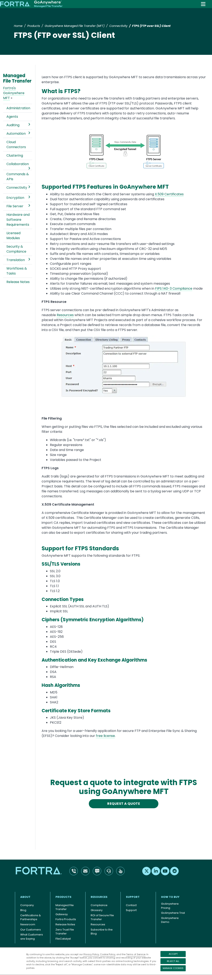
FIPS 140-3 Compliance (173, 288)
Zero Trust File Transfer (64, 932)
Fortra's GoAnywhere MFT (13, 93)
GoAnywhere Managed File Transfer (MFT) (75, 26)
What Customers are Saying (31, 937)
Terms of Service (135, 954)
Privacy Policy (91, 954)
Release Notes (18, 281)
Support (133, 897)
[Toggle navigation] (203, 4)
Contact (131, 905)
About (25, 897)
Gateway (61, 914)
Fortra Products (65, 919)
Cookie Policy (107, 954)
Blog (23, 910)
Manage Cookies (173, 968)
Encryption (15, 197)
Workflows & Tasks (16, 271)
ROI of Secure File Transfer (102, 917)
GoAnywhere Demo (170, 920)
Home (18, 26)
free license (105, 735)
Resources (65, 315)
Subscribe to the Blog (102, 932)
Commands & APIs (17, 176)
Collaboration (17, 164)
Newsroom (27, 924)
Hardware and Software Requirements (18, 219)
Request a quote (123, 803)
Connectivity (118, 26)
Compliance (99, 905)
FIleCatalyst (63, 939)
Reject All (173, 961)
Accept (173, 954)
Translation (15, 260)
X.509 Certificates (169, 194)
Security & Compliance (16, 249)
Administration (18, 108)
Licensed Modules (13, 235)
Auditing (12, 125)
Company (27, 905)
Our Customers (30, 930)
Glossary (96, 910)
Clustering (14, 155)
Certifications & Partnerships (30, 917)
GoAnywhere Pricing (170, 906)
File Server (14, 206)
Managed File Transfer (64, 907)
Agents (12, 116)
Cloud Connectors (16, 144)
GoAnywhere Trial (173, 913)
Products (33, 26)
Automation (16, 133)
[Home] (31, 4)
